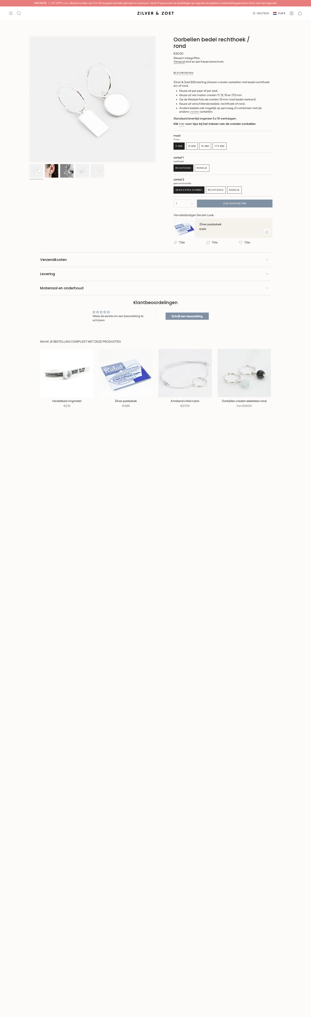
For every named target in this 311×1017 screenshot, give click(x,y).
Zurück (29, 99)
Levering (47, 273)
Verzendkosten (53, 259)
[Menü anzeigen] (10, 13)
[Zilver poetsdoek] (184, 228)
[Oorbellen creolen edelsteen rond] (244, 373)
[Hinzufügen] (267, 232)
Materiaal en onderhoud (62, 288)
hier (181, 124)
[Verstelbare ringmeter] (67, 373)
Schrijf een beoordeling (187, 316)
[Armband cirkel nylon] (185, 373)
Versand (179, 61)
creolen (194, 111)
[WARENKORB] (300, 13)
